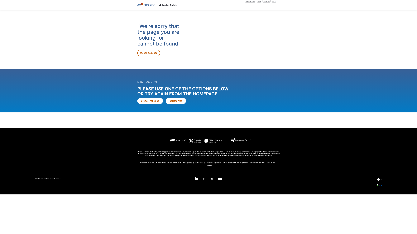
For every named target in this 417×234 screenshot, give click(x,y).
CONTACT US (176, 101)
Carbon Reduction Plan (257, 162)
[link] (208, 179)
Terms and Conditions (147, 162)
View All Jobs (271, 162)
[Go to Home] (146, 5)
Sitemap (209, 165)
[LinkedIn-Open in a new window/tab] (196, 178)
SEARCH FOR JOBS (150, 101)
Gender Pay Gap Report (213, 162)
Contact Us (266, 1)
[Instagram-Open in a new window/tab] (211, 179)
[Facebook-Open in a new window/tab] (203, 179)
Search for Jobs (148, 53)
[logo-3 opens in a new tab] (212, 140)
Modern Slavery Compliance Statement (168, 162)
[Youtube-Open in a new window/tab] (220, 179)
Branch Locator (250, 1)
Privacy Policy (187, 162)
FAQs (259, 1)
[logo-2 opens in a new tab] (193, 140)
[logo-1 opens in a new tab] (176, 140)
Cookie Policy (199, 162)
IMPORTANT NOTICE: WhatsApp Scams (235, 162)
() (275, 1)
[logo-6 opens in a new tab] (239, 140)
